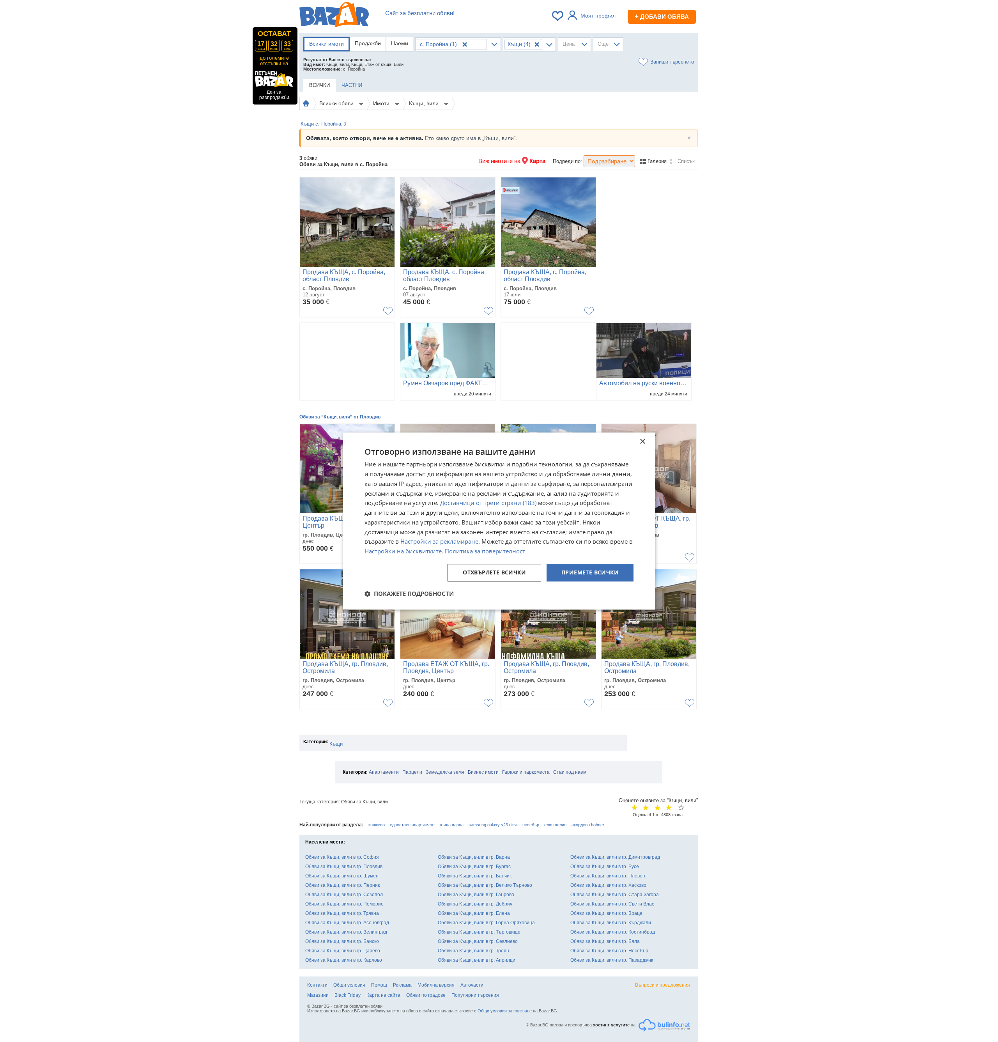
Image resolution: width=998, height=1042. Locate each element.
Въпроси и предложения (662, 985)
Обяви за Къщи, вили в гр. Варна (474, 857)
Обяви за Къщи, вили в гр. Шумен (342, 876)
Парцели (412, 772)
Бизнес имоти (483, 772)
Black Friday (347, 995)
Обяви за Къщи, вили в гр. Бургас (474, 866)
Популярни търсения (475, 995)
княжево (376, 824)
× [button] (642, 442)
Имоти (382, 103)
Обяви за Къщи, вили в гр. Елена (474, 913)
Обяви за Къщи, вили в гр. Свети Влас (612, 904)
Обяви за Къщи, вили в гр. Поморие (344, 904)
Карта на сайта (383, 995)
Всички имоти (326, 44)
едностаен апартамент (412, 824)
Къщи (336, 744)
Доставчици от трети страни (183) (488, 503)
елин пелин (555, 824)
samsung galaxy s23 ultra (493, 824)
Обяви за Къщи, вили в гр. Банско (342, 941)
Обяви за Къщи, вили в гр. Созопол (344, 894)
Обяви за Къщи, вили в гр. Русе (604, 866)
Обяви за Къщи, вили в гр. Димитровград (615, 857)
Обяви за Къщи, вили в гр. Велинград (346, 932)
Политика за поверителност (485, 551)
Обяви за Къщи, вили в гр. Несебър (609, 950)
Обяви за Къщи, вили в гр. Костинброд (612, 932)
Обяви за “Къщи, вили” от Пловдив (339, 417)
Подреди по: (567, 161)
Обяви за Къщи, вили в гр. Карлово (343, 960)
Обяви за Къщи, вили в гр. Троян (473, 950)
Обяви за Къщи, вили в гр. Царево (342, 950)
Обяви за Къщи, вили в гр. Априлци (476, 960)
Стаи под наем (569, 772)
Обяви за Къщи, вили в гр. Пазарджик (611, 960)
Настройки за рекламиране (439, 542)
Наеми (399, 43)
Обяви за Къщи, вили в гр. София (342, 857)
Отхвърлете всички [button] (494, 572)
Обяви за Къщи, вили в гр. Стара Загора (614, 894)
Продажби (368, 43)
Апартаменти (384, 772)
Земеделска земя (445, 772)
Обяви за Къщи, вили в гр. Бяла (605, 941)
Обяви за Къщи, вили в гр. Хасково (608, 885)
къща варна (452, 824)
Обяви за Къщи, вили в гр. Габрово (476, 894)
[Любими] (558, 16)
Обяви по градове (426, 995)
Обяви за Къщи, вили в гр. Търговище (479, 932)
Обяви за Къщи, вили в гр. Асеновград (347, 922)
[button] (409, 593)
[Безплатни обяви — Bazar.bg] (334, 16)
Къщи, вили (424, 103)
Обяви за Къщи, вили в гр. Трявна (342, 913)
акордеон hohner (588, 824)
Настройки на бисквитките (403, 551)
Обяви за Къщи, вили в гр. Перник (342, 885)
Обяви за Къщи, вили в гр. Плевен (607, 876)
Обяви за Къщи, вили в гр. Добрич (475, 904)
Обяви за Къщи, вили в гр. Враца (606, 913)
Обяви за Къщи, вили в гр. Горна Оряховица (486, 922)
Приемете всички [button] (590, 572)
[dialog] (499, 521)
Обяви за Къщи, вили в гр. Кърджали (610, 922)
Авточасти (471, 985)
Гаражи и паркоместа (526, 772)
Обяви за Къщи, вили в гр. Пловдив (343, 866)
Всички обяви (337, 103)
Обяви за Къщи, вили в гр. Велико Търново (485, 885)
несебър (530, 824)
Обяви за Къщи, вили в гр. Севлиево (478, 941)
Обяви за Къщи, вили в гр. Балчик (474, 876)
